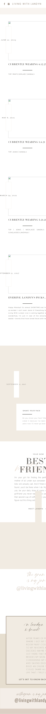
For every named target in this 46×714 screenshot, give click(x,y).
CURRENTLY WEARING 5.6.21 (26, 142)
